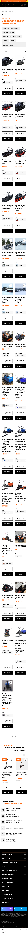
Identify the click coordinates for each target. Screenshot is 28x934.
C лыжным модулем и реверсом (11, 36)
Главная (4, 11)
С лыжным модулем (8, 32)
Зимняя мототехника (8, 13)
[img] (18, 5)
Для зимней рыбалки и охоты (11, 28)
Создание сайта (18, 926)
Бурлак (13, 40)
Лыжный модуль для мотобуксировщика (8, 44)
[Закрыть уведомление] (27, 929)
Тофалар (5, 40)
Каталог (10, 11)
